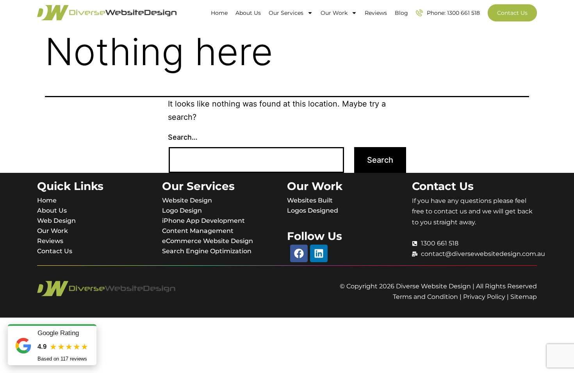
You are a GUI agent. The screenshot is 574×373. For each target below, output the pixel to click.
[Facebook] (299, 253)
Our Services (286, 12)
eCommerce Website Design (207, 241)
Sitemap (523, 296)
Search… (183, 137)
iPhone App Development (203, 220)
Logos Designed (312, 210)
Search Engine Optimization (206, 251)
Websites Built (310, 200)
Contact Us (54, 251)
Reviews (376, 12)
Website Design (187, 200)
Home (219, 12)
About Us (248, 12)
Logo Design (182, 210)
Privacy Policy (484, 296)
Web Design (56, 220)
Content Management (198, 230)
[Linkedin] (319, 253)
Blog (401, 12)
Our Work (334, 12)
